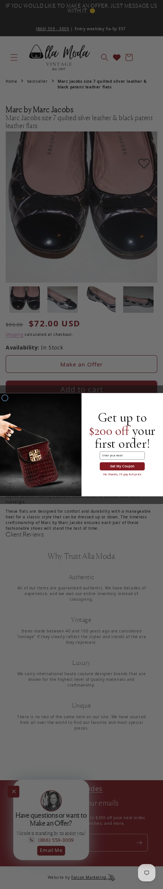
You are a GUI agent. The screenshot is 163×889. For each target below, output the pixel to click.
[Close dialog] (5, 397)
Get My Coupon (122, 466)
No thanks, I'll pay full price (122, 474)
